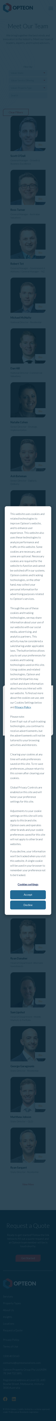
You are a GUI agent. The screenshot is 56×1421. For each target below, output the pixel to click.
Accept (28, 894)
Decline (28, 905)
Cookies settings (28, 884)
